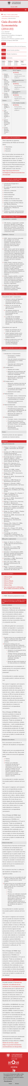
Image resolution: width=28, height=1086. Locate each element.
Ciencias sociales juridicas (12, 14)
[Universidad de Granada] (14, 3)
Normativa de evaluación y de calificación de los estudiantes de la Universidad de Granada (13, 984)
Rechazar (17, 1083)
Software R (7, 579)
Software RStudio (8, 581)
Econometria (4, 18)
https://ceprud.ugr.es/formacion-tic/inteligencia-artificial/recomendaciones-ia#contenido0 (14, 172)
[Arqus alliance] (13, 1062)
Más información (8, 1081)
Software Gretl (8, 577)
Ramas (5, 14)
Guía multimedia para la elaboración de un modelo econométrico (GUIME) (14, 587)
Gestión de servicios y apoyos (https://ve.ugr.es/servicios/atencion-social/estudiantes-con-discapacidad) (12, 1044)
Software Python (8, 583)
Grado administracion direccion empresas (10, 16)
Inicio (2, 14)
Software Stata (8, 585)
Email (17, 72)
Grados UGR (14, 7)
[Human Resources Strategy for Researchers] (14, 1071)
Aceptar (10, 1083)
